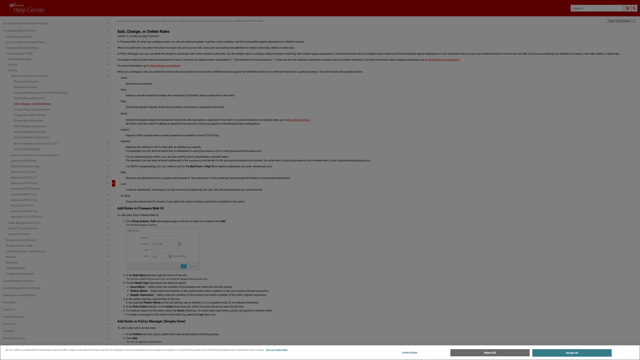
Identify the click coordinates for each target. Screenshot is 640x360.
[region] (320, 352)
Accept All (572, 352)
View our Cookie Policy (277, 350)
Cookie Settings (409, 352)
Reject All (490, 352)
